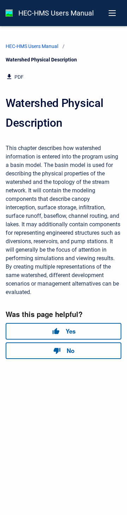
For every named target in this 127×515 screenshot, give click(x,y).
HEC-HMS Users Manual (56, 13)
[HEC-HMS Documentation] (9, 13)
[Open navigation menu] (112, 13)
